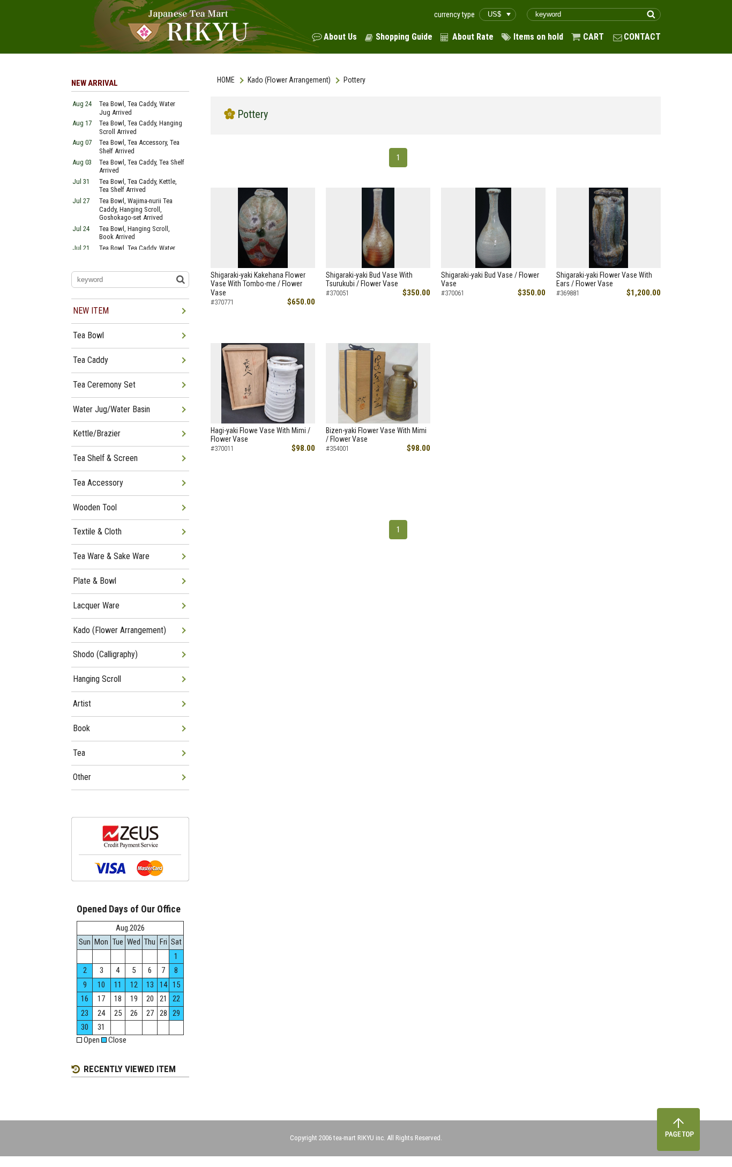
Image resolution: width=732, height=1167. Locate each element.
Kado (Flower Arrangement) (289, 80)
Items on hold (538, 37)
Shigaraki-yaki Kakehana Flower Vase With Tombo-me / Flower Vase (258, 284)
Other (82, 777)
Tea (79, 753)
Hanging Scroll (97, 679)
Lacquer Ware (96, 605)
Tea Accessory (98, 483)
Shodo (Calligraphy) (105, 654)
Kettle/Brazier (97, 433)
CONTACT (642, 37)
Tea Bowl (88, 335)
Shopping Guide (404, 37)
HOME (226, 80)
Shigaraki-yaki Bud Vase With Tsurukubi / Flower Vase (369, 279)
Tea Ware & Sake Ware (111, 556)
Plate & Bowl (94, 581)
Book (81, 728)
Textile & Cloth (97, 531)
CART (593, 37)
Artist (82, 703)
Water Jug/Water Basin (111, 409)
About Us (340, 37)
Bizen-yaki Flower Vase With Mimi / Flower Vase (376, 435)
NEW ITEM (91, 311)
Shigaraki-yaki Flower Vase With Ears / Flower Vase (604, 279)
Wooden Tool (95, 507)
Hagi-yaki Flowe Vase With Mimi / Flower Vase (260, 435)
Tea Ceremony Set (104, 385)
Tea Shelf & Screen (105, 458)
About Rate (473, 37)
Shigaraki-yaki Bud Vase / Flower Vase (490, 279)
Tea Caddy (90, 360)
